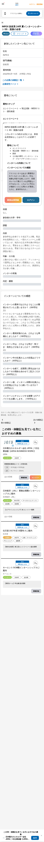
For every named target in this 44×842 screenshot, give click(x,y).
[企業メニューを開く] (8, 443)
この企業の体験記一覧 (12, 80)
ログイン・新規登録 (36, 4)
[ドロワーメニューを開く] (2, 3)
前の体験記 (6, 422)
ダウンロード (34, 13)
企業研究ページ (9, 83)
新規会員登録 (13, 199)
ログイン (31, 199)
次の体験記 (38, 419)
